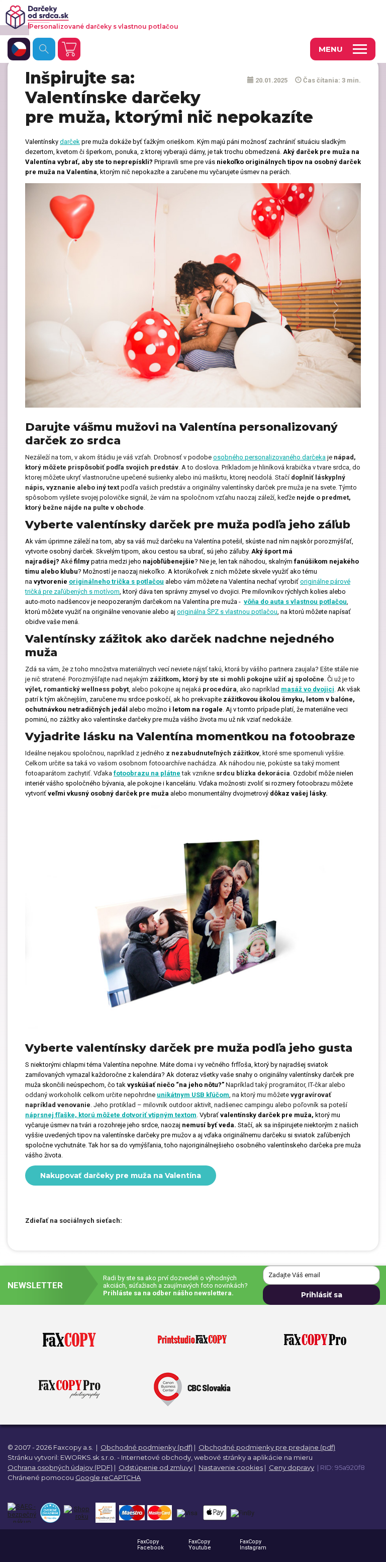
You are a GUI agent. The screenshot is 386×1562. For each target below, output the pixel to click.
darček (70, 141)
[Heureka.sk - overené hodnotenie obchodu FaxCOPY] (50, 1513)
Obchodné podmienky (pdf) (146, 1447)
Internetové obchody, (156, 1457)
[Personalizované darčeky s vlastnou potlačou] (178, 17)
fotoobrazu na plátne (147, 773)
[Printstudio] (192, 1340)
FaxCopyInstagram (253, 1544)
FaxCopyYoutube (199, 1544)
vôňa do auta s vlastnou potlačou (295, 601)
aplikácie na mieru (283, 1457)
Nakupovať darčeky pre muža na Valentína (120, 1175)
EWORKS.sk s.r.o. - (90, 1457)
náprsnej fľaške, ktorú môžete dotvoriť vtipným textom (111, 1115)
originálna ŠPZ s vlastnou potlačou (227, 611)
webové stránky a (222, 1457)
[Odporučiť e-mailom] (187, 1221)
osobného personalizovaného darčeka (269, 457)
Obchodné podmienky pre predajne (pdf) (267, 1447)
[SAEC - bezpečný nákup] (22, 1513)
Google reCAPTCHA (108, 1477)
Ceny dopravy (291, 1467)
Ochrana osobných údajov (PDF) (60, 1467)
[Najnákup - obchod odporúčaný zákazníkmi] (105, 1513)
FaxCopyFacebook (150, 1544)
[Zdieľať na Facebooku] (135, 1221)
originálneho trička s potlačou (116, 581)
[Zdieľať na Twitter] (152, 1221)
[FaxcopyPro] (315, 1340)
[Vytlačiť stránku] (170, 1221)
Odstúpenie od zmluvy (155, 1467)
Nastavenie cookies (231, 1467)
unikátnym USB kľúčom (193, 1095)
